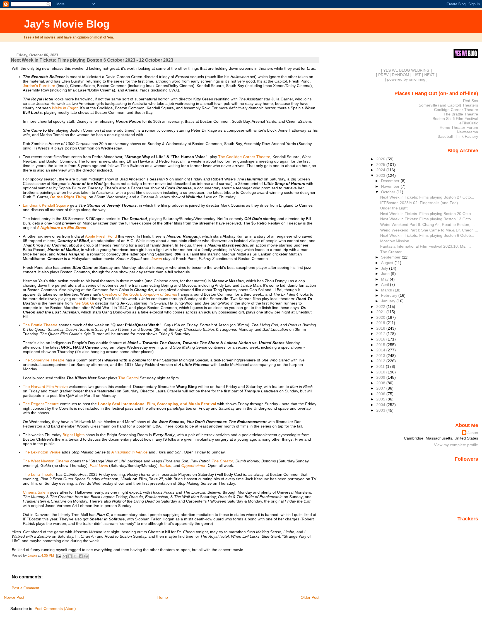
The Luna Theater (39, 474)
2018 (381, 328)
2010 (381, 372)
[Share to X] (75, 556)
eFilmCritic (468, 123)
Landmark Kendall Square (46, 205)
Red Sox (470, 100)
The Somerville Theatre (43, 360)
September (391, 257)
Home (162, 597)
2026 (381, 159)
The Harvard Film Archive (45, 386)
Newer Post (14, 597)
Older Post (310, 597)
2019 (381, 322)
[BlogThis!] (70, 556)
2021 (381, 312)
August (387, 262)
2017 (381, 333)
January (388, 301)
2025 (381, 164)
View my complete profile (456, 445)
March (387, 290)
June (386, 273)
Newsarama (467, 132)
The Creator (391, 252)
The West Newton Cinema (46, 461)
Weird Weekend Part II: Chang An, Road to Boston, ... (427, 224)
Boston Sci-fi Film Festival (455, 118)
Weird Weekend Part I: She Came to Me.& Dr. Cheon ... (429, 230)
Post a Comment (25, 588)
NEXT (429, 75)
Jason (472, 432)
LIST (417, 75)
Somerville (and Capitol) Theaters (448, 105)
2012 (381, 361)
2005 (381, 399)
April (385, 284)
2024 (381, 170)
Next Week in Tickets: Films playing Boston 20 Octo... (427, 213)
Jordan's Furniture (39, 85)
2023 (381, 175)
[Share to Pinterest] (86, 556)
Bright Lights (73, 435)
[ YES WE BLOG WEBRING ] (406, 70)
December (391, 180)
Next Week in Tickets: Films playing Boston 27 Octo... (427, 197)
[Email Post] (58, 555)
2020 (381, 317)
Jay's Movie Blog (67, 24)
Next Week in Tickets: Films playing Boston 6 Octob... (427, 235)
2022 (381, 306)
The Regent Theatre (41, 404)
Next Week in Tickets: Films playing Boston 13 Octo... (427, 219)
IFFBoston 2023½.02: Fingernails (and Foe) (419, 203)
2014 (381, 350)
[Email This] (65, 556)
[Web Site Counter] (468, 526)
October (388, 192)
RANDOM (400, 75)
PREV (383, 75)
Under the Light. (394, 208)
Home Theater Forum (459, 127)
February (389, 295)
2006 (381, 394)
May (385, 279)
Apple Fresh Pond (101, 236)
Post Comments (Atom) (55, 608)
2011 (381, 366)
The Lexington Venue (42, 452)
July (385, 268)
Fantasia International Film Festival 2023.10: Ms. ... (425, 246)
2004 (381, 404)
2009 (381, 377)
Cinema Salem (36, 492)
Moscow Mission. (395, 241)
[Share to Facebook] (80, 556)
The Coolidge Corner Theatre (244, 156)
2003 (381, 410)
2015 (381, 344)
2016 (381, 339)
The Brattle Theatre (40, 325)
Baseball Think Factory (458, 136)
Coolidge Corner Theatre (456, 109)
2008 (381, 383)
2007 (381, 388)
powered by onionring (406, 79)
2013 (381, 355)
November (391, 186)
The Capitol (128, 378)
